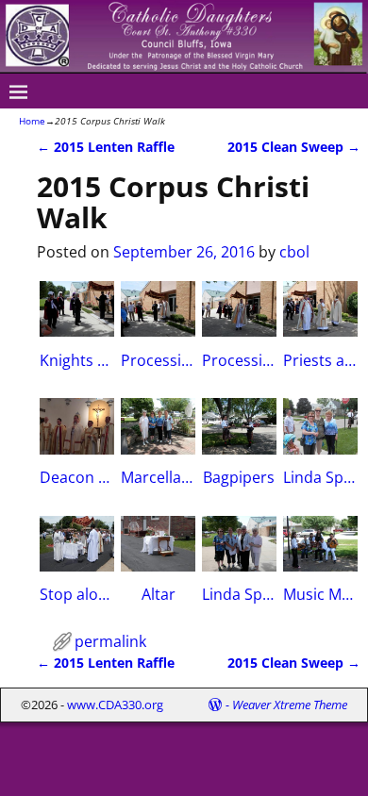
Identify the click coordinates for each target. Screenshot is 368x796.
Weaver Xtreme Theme (289, 704)
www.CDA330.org (115, 704)
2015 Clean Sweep (293, 147)
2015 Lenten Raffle (106, 147)
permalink (110, 641)
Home (32, 120)
